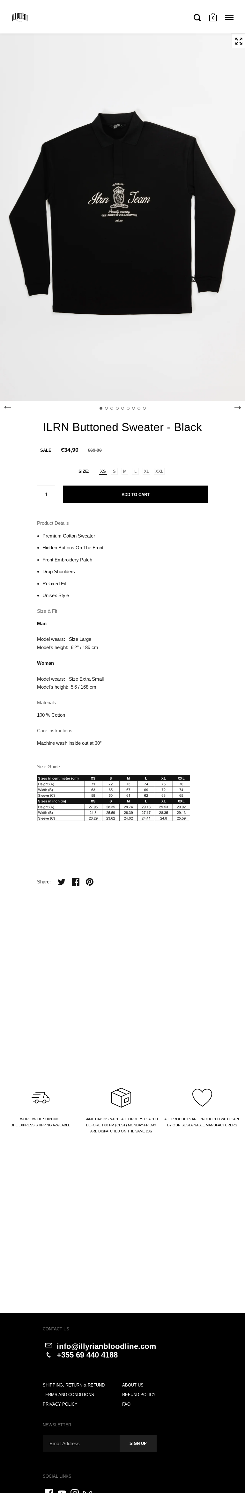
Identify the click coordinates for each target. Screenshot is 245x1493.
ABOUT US (133, 1385)
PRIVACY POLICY (60, 1404)
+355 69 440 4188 (87, 1354)
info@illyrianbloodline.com (106, 1346)
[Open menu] (229, 17)
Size (83, 471)
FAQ (126, 1404)
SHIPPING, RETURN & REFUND (74, 1385)
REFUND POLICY (139, 1394)
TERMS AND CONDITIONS (68, 1394)
